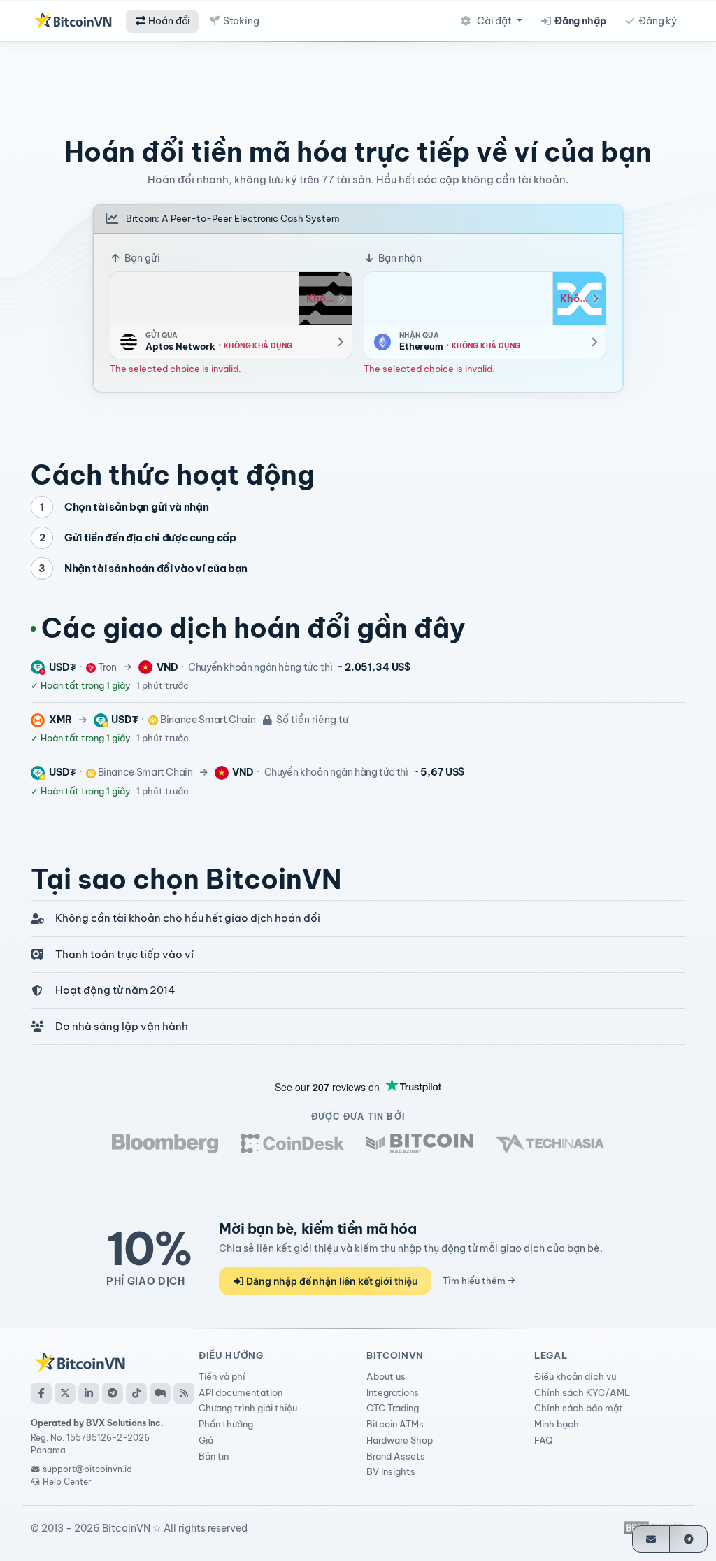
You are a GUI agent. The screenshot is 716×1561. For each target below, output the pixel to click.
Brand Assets (395, 1456)
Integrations (392, 1392)
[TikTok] (136, 1393)
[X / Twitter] (65, 1393)
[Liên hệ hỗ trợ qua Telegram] (688, 1539)
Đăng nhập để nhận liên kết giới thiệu (331, 1281)
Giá (206, 1440)
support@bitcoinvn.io (87, 1469)
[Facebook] (41, 1393)
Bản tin (214, 1456)
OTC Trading (392, 1407)
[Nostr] (160, 1393)
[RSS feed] (183, 1393)
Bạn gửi (141, 258)
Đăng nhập (579, 21)
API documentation (240, 1392)
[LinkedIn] (88, 1393)
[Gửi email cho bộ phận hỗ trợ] (651, 1539)
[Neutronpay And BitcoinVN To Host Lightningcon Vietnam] (419, 1143)
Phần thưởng (226, 1424)
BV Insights (390, 1471)
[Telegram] (112, 1393)
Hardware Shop (399, 1440)
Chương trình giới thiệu (248, 1407)
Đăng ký (656, 21)
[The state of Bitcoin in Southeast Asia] (550, 1143)
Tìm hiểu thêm (475, 1280)
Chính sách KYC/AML (582, 1392)
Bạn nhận (399, 258)
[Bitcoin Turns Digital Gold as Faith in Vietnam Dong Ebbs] (165, 1143)
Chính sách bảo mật (578, 1407)
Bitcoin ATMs (395, 1424)
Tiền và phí (222, 1376)
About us (386, 1376)
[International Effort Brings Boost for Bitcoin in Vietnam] (292, 1143)
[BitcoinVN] (73, 21)
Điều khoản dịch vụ (575, 1376)
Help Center (66, 1481)
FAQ (543, 1440)
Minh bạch (556, 1424)
